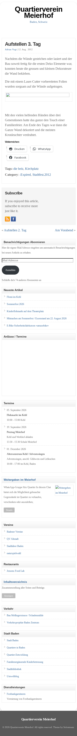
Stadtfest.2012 (41, 174)
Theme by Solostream (63, 727)
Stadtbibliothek (14, 669)
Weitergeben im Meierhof (20, 479)
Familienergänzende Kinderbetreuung (25, 662)
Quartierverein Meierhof (38, 12)
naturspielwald (14, 553)
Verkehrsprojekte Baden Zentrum (23, 622)
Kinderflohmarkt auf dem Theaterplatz (25, 311)
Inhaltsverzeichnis (15, 581)
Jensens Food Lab (15, 570)
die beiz (18, 168)
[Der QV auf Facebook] (13, 219)
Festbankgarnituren (16, 694)
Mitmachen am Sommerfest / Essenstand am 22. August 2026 (37, 318)
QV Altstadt (12, 538)
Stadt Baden (12, 640)
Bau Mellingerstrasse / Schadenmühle (25, 615)
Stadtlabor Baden (15, 546)
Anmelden (10, 270)
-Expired (25, 174)
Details (9, 510)
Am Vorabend (64, 230)
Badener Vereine (15, 531)
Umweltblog (13, 676)
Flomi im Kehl (14, 297)
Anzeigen (8, 596)
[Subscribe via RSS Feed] (7, 219)
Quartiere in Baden (16, 647)
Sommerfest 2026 (15, 304)
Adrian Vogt (11, 49)
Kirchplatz (32, 168)
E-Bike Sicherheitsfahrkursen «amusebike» (28, 325)
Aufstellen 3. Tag (23, 44)
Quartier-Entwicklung (17, 654)
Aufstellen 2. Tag (15, 230)
